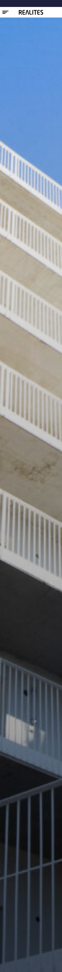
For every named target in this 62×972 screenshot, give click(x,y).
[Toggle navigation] (5, 12)
